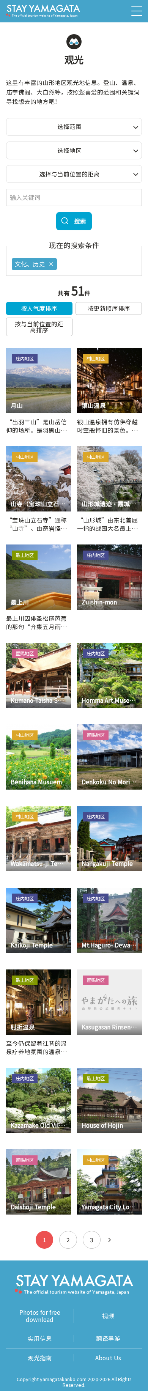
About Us (108, 1357)
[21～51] (110, 1240)
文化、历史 (30, 264)
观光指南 (40, 1357)
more (13, 351)
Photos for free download (39, 1316)
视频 (108, 1315)
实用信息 (40, 1338)
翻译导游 (108, 1338)
